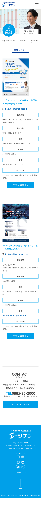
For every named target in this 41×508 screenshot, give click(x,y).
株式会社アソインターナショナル (15, 316)
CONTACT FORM (21, 404)
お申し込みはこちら (20, 185)
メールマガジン (20, 472)
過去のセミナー (35, 41)
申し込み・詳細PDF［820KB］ (17, 109)
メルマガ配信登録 (8, 32)
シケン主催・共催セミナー (9, 41)
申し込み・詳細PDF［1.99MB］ (17, 254)
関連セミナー (23, 41)
